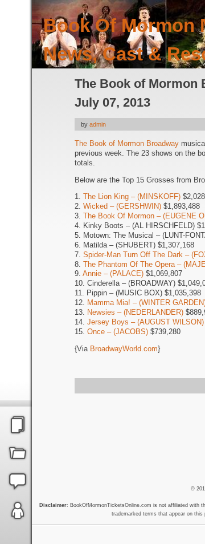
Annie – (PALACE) (113, 273)
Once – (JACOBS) (117, 331)
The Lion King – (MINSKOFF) (132, 196)
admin (97, 124)
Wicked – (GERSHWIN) (122, 206)
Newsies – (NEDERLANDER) (135, 312)
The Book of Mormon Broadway (127, 143)
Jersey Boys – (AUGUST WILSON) (145, 322)
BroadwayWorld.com (124, 348)
